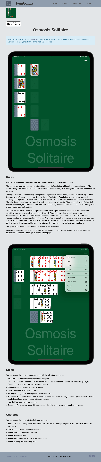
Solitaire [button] (77, 4)
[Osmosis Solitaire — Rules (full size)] (50, 111)
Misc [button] (89, 4)
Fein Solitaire (32, 39)
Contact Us (23, 456)
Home (54, 4)
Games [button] (64, 4)
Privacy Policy (12, 456)
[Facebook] (90, 456)
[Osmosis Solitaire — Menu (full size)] (50, 304)
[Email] (93, 456)
